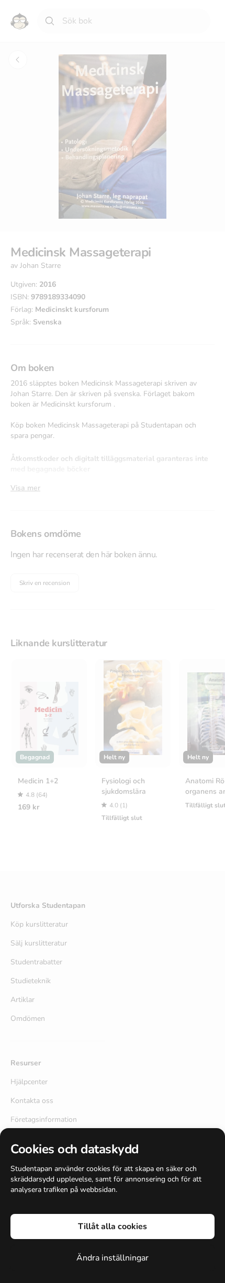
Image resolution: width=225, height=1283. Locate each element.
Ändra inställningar (112, 1258)
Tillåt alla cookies (112, 1226)
